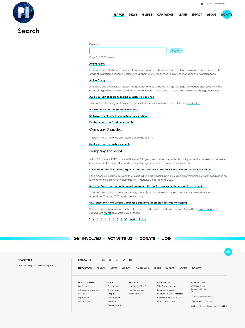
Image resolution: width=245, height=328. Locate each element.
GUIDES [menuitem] (147, 14)
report (107, 212)
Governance (113, 290)
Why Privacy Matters (166, 286)
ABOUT (183, 268)
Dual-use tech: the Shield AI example (111, 122)
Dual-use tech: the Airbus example (109, 144)
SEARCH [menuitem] (118, 14)
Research (82, 294)
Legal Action (83, 298)
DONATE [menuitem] (226, 14)
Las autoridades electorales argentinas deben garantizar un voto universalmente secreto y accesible (150, 169)
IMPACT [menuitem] (197, 14)
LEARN (157, 268)
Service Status (114, 305)
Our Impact (113, 286)
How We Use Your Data (139, 286)
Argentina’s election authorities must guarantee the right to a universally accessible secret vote (146, 186)
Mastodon (110, 259)
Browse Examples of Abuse (169, 298)
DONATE (196, 268)
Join (167, 238)
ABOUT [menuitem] (211, 14)
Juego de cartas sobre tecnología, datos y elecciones (121, 96)
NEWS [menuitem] (133, 14)
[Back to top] (228, 252)
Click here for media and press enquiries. (209, 306)
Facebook (96, 259)
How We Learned (136, 290)
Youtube (130, 259)
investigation (205, 209)
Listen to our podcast (166, 301)
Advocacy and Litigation (89, 290)
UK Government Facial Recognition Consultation (118, 115)
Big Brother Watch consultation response (113, 109)
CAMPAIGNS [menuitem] (165, 14)
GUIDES (126, 268)
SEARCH (101, 268)
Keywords (95, 44)
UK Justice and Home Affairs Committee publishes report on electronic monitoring (138, 202)
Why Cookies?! (135, 294)
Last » (142, 219)
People (111, 294)
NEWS (114, 268)
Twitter (123, 259)
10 (125, 219)
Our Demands (84, 301)
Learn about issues (165, 290)
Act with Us (119, 238)
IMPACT (170, 268)
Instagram (103, 259)
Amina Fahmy (97, 63)
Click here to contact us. (201, 301)
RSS (117, 259)
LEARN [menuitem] (183, 14)
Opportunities (114, 298)
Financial (112, 301)
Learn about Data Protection (170, 294)
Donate (147, 238)
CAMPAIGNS (142, 268)
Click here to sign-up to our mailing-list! (35, 265)
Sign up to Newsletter (214, 3)
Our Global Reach (86, 286)
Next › (133, 219)
